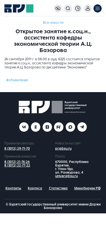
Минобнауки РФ (87, 188)
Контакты (13, 188)
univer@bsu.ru (66, 176)
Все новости (53, 23)
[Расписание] (78, 8)
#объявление (17, 80)
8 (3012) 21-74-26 (17, 162)
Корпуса (35, 188)
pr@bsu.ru (63, 148)
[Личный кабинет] (88, 8)
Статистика (58, 188)
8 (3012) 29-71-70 (17, 148)
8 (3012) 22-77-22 (17, 165)
